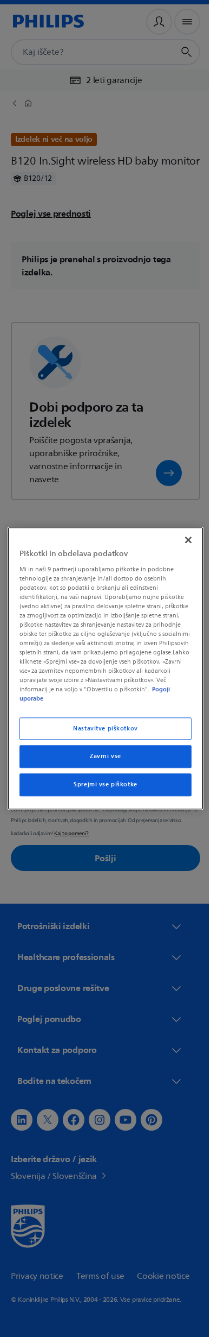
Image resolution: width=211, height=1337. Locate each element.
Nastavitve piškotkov (101, 728)
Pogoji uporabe (71, 698)
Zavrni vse (101, 757)
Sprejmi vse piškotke (101, 785)
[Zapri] (183, 540)
